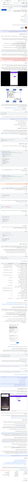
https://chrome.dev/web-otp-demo (11, 302)
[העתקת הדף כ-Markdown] (26, 12)
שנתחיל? (4, 9)
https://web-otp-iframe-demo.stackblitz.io (13, 346)
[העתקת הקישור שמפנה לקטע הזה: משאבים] (23, 458)
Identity (22, 9)
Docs (24, 9)
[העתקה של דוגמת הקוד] (26, 112)
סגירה (9, 9)
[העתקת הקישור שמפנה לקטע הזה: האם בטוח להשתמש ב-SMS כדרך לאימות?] (13, 437)
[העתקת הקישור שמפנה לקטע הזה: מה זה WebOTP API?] (19, 34)
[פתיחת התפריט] (26, 1)
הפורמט (22, 429)
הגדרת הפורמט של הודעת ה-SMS (6, 133)
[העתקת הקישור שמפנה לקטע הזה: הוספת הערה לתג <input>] (16, 128)
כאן (26, 104)
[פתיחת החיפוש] (10, 0)
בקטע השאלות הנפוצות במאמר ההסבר (15, 455)
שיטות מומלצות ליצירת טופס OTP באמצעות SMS (14, 31)
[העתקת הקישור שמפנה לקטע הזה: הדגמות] (23, 300)
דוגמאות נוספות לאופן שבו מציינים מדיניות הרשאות (20, 374)
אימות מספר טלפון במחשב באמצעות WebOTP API (19, 461)
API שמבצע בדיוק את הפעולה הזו (7, 51)
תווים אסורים (10, 285)
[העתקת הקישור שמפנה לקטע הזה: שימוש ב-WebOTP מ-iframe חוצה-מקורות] (11, 307)
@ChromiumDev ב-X (6, 472)
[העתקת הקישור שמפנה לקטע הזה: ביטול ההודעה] (22, 225)
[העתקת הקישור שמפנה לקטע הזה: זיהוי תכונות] (23, 168)
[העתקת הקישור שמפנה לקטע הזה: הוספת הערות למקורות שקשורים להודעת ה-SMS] (11, 348)
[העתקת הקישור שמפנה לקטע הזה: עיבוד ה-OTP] (22, 186)
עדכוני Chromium (16, 472)
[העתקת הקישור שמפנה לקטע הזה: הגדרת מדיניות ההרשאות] (18, 359)
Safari (24, 52)
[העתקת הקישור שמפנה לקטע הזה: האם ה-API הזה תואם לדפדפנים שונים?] (14, 431)
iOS (26, 52)
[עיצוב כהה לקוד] (25, 112)
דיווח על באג (26, 472)
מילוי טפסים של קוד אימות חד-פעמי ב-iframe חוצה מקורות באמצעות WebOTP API (15, 462)
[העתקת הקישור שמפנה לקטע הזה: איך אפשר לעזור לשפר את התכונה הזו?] (14, 449)
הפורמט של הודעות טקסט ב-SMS (15, 432)
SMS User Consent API (20, 425)
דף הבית (26, 9)
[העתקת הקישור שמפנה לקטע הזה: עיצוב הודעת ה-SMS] (19, 244)
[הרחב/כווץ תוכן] (26, 23)
